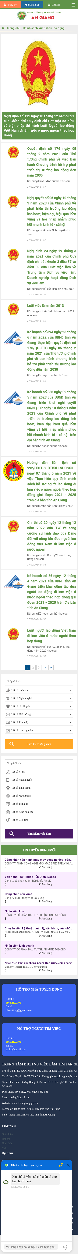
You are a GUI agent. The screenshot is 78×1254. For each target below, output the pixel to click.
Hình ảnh (7, 1143)
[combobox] (39, 690)
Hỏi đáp (6, 1138)
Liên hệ (55, 4)
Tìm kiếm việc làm (39, 833)
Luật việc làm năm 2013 (45, 305)
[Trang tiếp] (45, 667)
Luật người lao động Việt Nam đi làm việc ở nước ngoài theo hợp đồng (51, 635)
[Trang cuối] (51, 667)
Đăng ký (12, 4)
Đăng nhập (33, 4)
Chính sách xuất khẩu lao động (44, 28)
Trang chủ (13, 28)
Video (5, 1148)
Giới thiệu (7, 1134)
